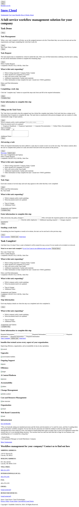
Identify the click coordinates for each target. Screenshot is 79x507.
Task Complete (5, 237)
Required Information (7, 334)
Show (3, 32)
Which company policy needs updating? (13, 122)
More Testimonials (6, 442)
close (3, 45)
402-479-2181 (5, 476)
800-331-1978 (5, 470)
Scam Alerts (13, 501)
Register (3, 5)
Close (3, 1)
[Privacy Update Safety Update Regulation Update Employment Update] (7, 129)
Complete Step (6, 98)
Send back (22, 237)
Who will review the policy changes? (12, 218)
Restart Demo (56, 248)
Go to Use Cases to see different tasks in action (37, 248)
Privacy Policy (5, 501)
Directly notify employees (29, 220)
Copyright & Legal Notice (26, 501)
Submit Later (11, 153)
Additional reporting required (48, 220)
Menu (3, 4)
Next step (4, 153)
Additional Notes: (6, 136)
